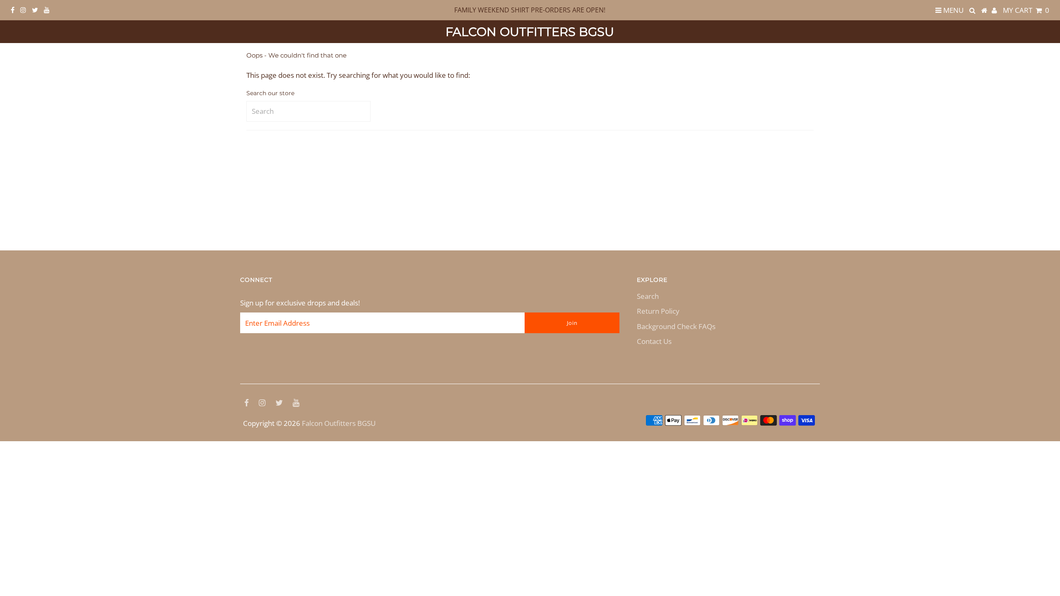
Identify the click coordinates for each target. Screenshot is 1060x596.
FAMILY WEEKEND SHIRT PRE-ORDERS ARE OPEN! (529, 9)
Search (648, 296)
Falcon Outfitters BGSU (530, 31)
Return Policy (658, 311)
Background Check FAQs (676, 326)
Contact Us (654, 341)
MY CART (1026, 10)
